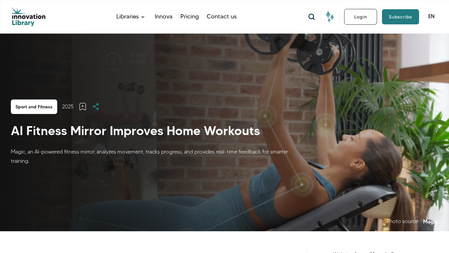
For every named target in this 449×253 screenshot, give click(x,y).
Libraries (127, 16)
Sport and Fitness (34, 107)
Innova (164, 16)
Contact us (222, 16)
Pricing (189, 16)
